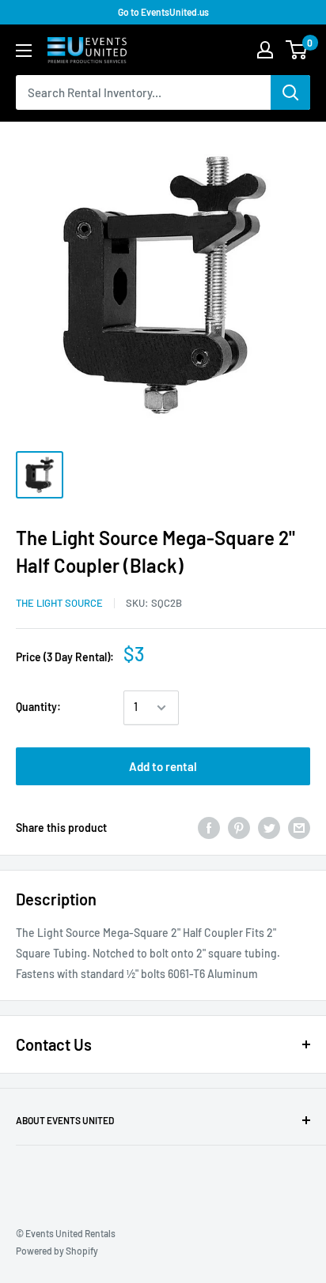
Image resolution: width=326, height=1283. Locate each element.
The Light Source (59, 602)
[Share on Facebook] (209, 828)
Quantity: (38, 706)
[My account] (265, 49)
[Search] (290, 92)
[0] (297, 49)
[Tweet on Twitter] (269, 828)
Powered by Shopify (57, 1250)
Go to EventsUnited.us (163, 11)
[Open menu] (24, 50)
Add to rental (163, 766)
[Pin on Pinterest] (239, 828)
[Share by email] (299, 828)
